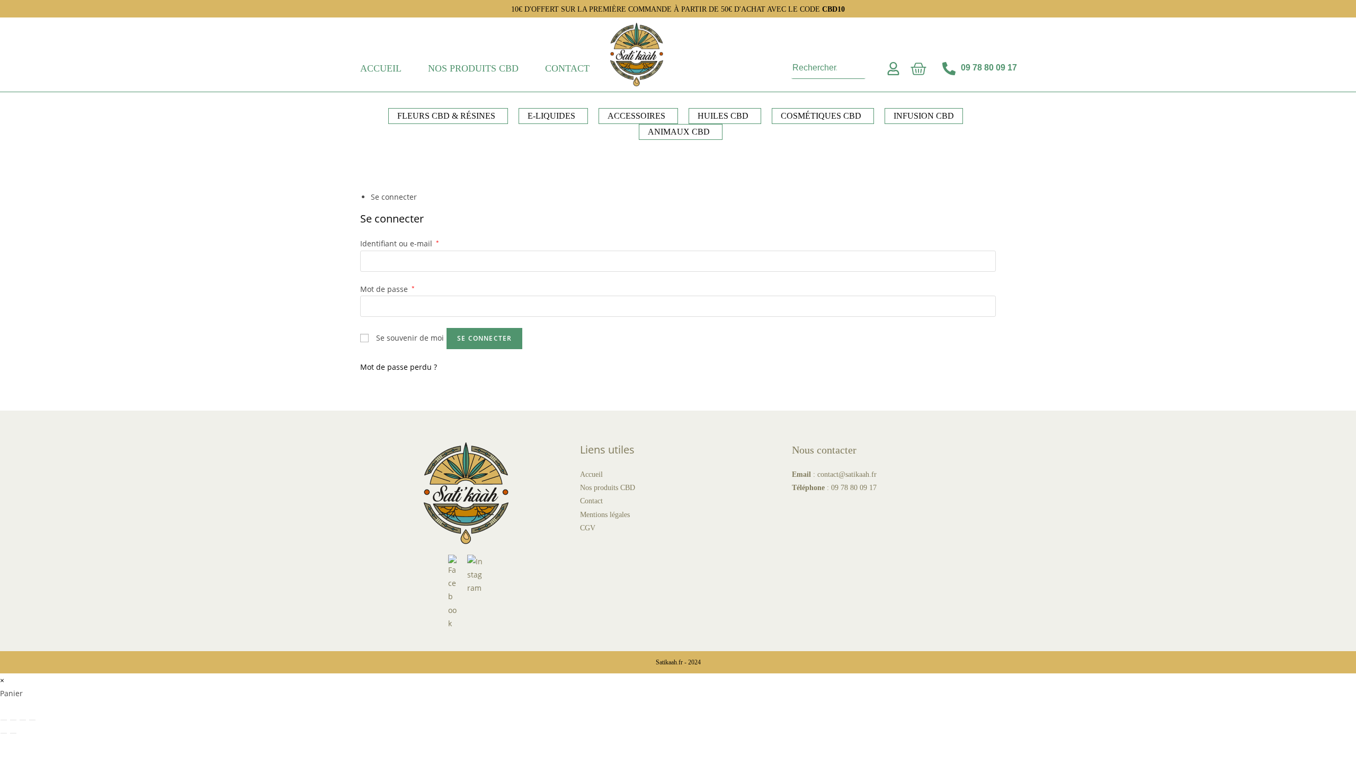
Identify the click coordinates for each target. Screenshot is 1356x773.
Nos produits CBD (473, 68)
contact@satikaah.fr (847, 474)
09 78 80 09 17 (854, 488)
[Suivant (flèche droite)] (13, 733)
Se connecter (484, 338)
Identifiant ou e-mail (399, 243)
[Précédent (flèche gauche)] (3, 733)
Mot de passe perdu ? (398, 367)
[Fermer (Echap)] (32, 720)
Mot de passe (387, 289)
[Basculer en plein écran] (13, 720)
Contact (567, 68)
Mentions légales (605, 515)
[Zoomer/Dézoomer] (3, 720)
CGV (587, 528)
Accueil (381, 68)
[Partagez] (22, 720)
